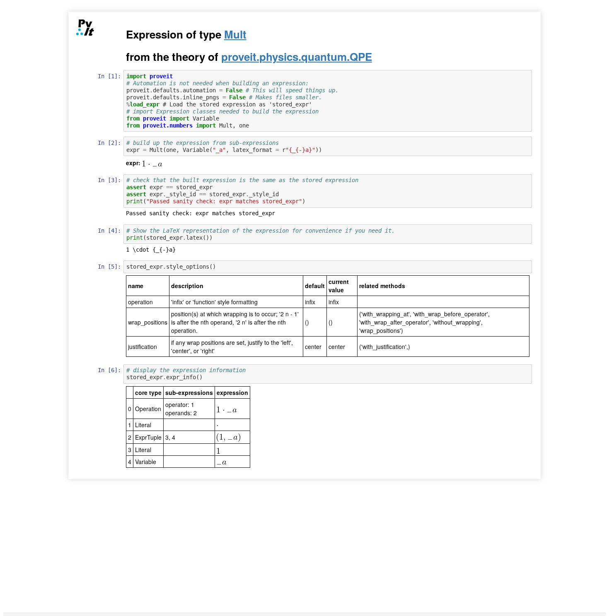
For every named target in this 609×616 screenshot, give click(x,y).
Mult (235, 34)
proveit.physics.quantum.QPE (296, 56)
